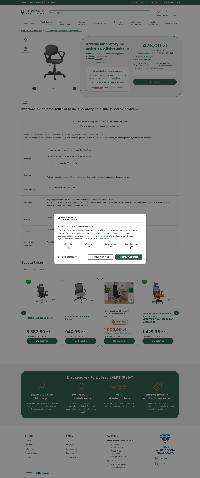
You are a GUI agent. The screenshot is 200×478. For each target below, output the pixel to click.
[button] (67, 257)
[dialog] (100, 239)
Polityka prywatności (101, 239)
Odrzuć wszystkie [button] (100, 257)
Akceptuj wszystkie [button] (129, 257)
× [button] (141, 218)
